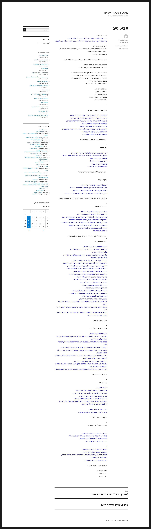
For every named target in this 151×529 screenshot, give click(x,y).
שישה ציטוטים (44, 68)
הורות (122, 45)
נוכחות (126, 48)
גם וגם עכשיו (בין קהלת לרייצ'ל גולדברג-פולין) (37, 77)
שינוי (120, 48)
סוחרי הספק (45, 90)
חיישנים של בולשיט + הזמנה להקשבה (35, 137)
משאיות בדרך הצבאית (42, 81)
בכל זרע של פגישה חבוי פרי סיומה (32, 172)
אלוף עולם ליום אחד (43, 111)
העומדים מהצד (44, 102)
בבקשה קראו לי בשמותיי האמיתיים (39, 94)
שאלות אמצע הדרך (43, 55)
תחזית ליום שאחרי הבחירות (33, 142)
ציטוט (123, 48)
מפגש (117, 47)
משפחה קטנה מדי (37, 141)
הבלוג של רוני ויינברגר (116, 13)
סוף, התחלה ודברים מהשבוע (41, 98)
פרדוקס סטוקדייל (39, 163)
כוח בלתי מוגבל (40, 190)
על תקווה (41, 130)
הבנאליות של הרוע (39, 146)
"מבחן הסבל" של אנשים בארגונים (32, 152)
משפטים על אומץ (40, 131)
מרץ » (28, 230)
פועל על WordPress (111, 520)
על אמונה (34, 179)
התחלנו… (41, 161)
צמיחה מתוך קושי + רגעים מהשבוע (39, 107)
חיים (116, 45)
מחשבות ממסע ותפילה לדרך (41, 60)
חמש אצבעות (33, 148)
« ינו (44, 230)
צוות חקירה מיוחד (38, 192)
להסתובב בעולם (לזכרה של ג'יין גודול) (39, 85)
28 (28, 226)
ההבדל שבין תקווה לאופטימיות (40, 64)
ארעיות (126, 45)
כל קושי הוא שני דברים (35, 144)
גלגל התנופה (33, 153)
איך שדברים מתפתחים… (36, 139)
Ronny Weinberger (123, 40)
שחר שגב (45, 166)
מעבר (120, 47)
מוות (124, 47)
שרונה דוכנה (45, 152)
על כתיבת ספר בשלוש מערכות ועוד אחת (38, 115)
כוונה (127, 47)
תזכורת (42, 174)
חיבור (119, 45)
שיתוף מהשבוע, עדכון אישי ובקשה (40, 72)
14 (28, 220)
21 (28, 223)
